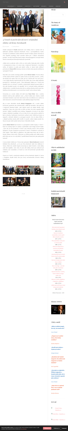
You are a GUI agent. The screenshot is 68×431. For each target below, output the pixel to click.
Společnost (11, 6)
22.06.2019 (6, 46)
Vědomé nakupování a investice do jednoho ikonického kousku (58, 248)
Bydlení (43, 6)
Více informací (24, 429)
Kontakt (58, 6)
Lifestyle (27, 6)
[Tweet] (24, 193)
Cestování (36, 6)
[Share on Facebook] (22, 193)
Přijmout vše (47, 428)
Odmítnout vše (56, 428)
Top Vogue (6, 2)
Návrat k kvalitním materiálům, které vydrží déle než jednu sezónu (58, 235)
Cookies (51, 6)
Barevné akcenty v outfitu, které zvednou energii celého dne (58, 273)
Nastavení (64, 428)
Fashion (19, 6)
